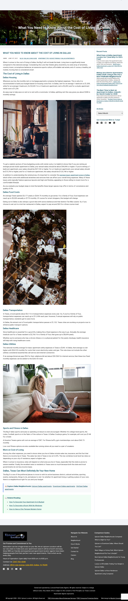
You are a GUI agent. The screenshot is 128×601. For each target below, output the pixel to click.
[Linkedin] (21, 568)
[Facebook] (5, 568)
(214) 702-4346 (19, 562)
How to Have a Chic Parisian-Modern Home (25, 509)
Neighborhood (75, 540)
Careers (73, 555)
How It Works (75, 544)
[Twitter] (9, 568)
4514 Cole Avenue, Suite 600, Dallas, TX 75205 (28, 565)
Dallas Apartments (68, 58)
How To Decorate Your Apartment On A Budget (26, 502)
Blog (21, 58)
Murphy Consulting (116, 598)
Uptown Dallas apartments (42, 486)
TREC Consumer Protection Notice (87, 598)
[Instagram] (13, 568)
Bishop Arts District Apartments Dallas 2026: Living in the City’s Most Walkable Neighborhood (109, 83)
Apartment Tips (43, 58)
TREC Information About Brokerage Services (62, 598)
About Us (74, 537)
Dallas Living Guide (30, 58)
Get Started (74, 548)
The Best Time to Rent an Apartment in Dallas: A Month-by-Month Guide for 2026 (110, 100)
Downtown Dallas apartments (64, 486)
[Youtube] (17, 568)
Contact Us (74, 551)
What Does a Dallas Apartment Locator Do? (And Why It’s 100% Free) (109, 66)
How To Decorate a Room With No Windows (25, 506)
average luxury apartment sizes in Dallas (75, 175)
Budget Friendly (55, 58)
